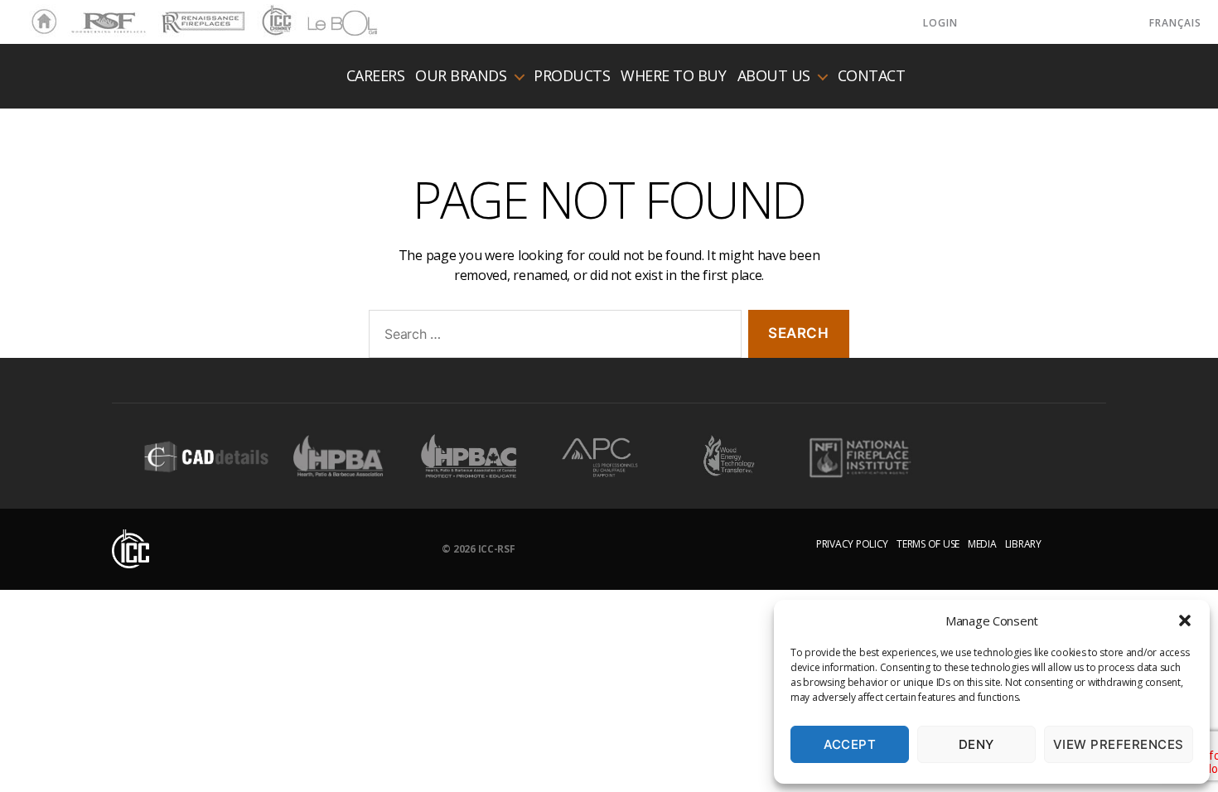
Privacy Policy (852, 544)
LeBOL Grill (327, 22)
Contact (872, 76)
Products (572, 76)
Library (1023, 544)
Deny (976, 744)
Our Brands (460, 76)
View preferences (1118, 744)
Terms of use (928, 544)
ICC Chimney (274, 22)
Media (982, 544)
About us (773, 76)
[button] (1185, 620)
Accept (850, 744)
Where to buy (673, 76)
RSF (79, 15)
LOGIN (940, 23)
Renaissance (200, 15)
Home (40, 22)
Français (1175, 23)
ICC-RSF (496, 549)
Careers (375, 76)
